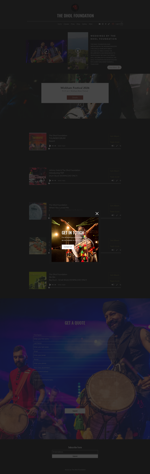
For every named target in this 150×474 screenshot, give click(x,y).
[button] (97, 213)
